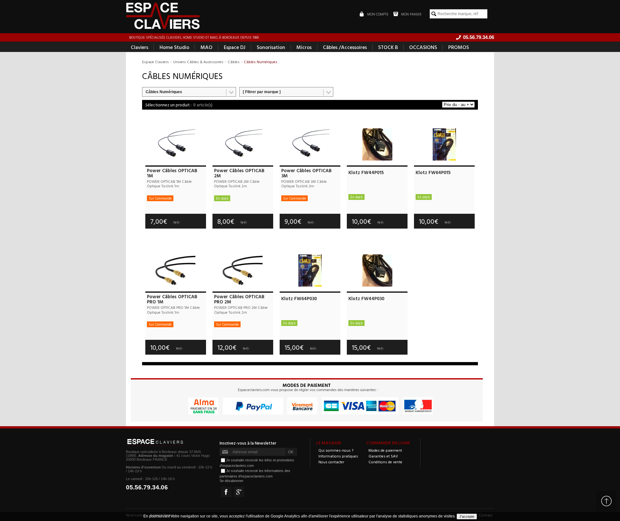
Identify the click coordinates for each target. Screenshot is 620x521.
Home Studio (174, 47)
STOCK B (388, 47)
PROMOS (458, 47)
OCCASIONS (423, 47)
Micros (304, 47)
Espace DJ (234, 47)
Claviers (139, 47)
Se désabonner (231, 481)
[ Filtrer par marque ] (262, 92)
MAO (206, 47)
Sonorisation (271, 47)
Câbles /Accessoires (345, 47)
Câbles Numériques (164, 92)
